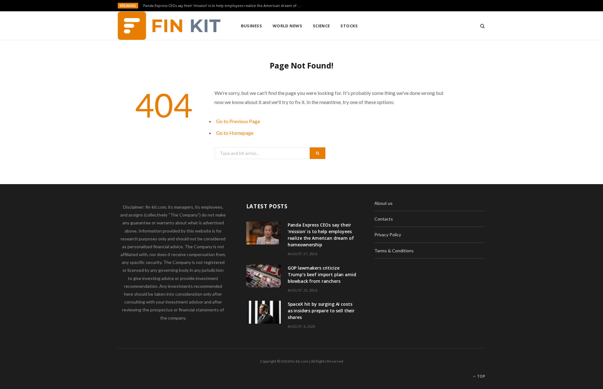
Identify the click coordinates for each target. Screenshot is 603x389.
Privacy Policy (387, 234)
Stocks (349, 26)
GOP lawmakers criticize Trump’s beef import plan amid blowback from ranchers (322, 274)
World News (287, 26)
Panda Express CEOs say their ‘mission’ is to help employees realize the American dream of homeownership (223, 5)
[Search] (480, 26)
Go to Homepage (234, 133)
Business (251, 26)
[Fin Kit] (169, 26)
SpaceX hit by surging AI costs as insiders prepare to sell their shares (321, 310)
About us (383, 203)
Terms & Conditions (394, 250)
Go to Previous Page (238, 121)
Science (321, 26)
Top (480, 376)
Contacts (383, 219)
